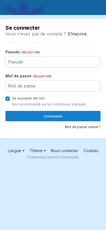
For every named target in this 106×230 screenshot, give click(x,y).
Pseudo (22, 52)
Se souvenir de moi (28, 98)
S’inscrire (77, 34)
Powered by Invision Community (53, 157)
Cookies (90, 150)
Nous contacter (64, 150)
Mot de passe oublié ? (83, 127)
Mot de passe (28, 76)
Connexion (53, 116)
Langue (15, 150)
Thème (36, 150)
